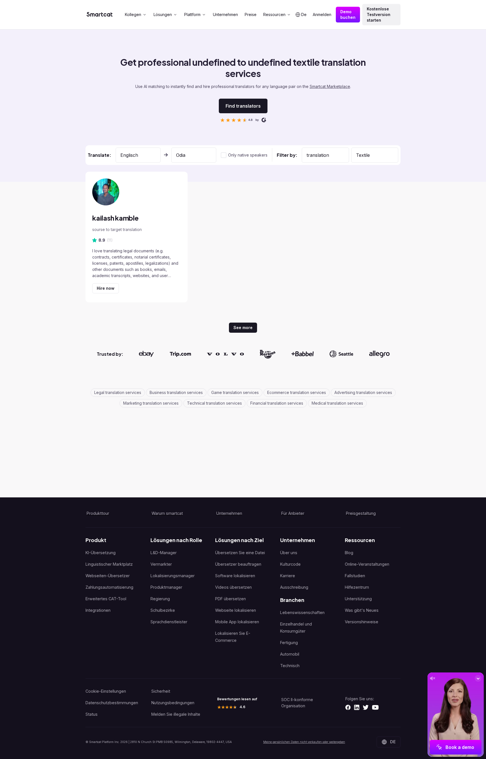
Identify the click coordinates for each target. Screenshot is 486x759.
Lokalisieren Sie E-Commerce (232, 637)
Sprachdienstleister (168, 621)
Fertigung (289, 642)
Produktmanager (166, 587)
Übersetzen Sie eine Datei (240, 552)
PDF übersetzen (230, 598)
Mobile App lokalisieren (237, 621)
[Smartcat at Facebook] (347, 707)
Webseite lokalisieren (235, 610)
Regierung (160, 598)
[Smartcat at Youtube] (375, 707)
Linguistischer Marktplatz (109, 564)
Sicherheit (160, 691)
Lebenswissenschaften (302, 612)
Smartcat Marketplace (330, 86)
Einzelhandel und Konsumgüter (296, 627)
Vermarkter (161, 564)
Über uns (288, 552)
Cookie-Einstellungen (106, 691)
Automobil (289, 654)
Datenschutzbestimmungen (112, 702)
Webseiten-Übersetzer (108, 575)
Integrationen (98, 610)
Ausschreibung (294, 587)
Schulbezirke (162, 610)
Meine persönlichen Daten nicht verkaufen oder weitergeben (304, 742)
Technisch (290, 665)
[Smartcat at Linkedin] (356, 707)
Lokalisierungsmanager (172, 575)
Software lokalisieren (235, 575)
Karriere (287, 575)
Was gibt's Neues (362, 610)
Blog (349, 552)
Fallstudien (355, 575)
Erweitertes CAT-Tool (106, 598)
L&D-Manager (163, 552)
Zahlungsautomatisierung (109, 587)
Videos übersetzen (233, 587)
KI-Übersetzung (101, 552)
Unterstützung (358, 598)
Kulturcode (290, 564)
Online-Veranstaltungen (367, 564)
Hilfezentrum (357, 587)
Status (92, 714)
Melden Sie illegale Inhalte (175, 714)
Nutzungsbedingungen (172, 702)
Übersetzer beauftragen (238, 564)
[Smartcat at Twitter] (365, 707)
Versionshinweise (361, 621)
